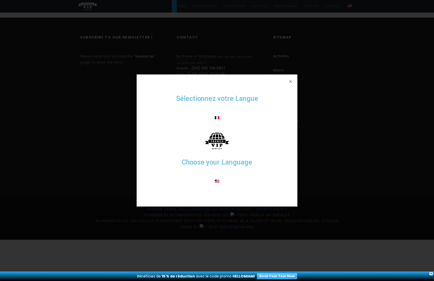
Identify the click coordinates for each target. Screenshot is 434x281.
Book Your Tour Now (277, 276)
